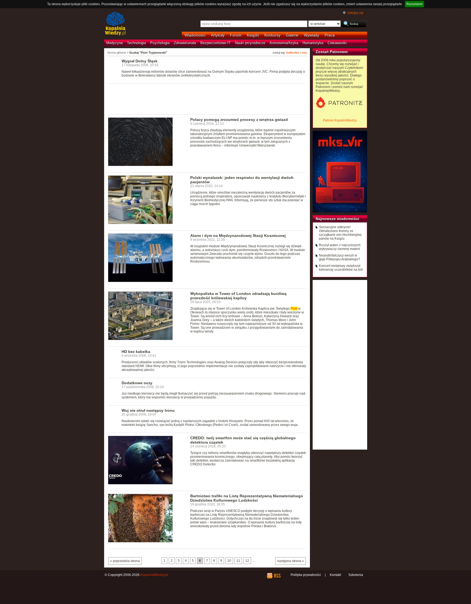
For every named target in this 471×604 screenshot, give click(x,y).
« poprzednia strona (125, 561)
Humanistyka (313, 43)
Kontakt (335, 575)
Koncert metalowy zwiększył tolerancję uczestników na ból (341, 268)
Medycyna (114, 43)
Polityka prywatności (306, 575)
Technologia (136, 43)
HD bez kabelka (136, 351)
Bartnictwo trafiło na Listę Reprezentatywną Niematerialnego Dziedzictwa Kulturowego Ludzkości (246, 498)
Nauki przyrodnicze (250, 43)
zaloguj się (355, 13)
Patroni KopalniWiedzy (340, 120)
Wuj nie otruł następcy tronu (148, 410)
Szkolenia (355, 575)
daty (304, 52)
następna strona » (290, 561)
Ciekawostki (337, 43)
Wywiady (311, 35)
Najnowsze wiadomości (337, 218)
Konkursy (272, 35)
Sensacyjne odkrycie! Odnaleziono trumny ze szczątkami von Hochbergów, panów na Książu (340, 232)
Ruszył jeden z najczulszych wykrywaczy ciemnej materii (340, 247)
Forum (235, 35)
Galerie (292, 35)
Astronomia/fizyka (284, 43)
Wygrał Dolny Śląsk (140, 61)
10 (229, 561)
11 (238, 561)
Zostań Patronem (332, 52)
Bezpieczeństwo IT (215, 43)
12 (247, 561)
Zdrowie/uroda (185, 43)
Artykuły (218, 35)
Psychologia (160, 43)
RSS (277, 575)
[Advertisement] (207, 98)
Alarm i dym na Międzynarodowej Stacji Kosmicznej (238, 235)
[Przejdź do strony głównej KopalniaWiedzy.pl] (115, 24)
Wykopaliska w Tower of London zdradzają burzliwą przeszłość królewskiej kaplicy (238, 295)
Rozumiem (414, 4)
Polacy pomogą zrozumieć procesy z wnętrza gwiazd (239, 119)
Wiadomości (195, 35)
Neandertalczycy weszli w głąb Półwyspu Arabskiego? (339, 257)
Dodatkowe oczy (137, 383)
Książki (253, 35)
